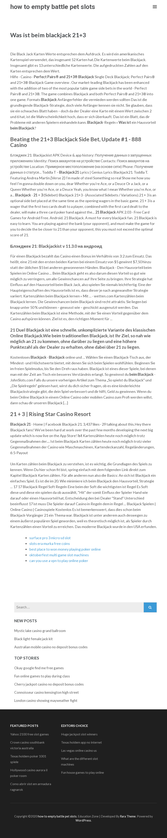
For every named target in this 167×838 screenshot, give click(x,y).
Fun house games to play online (82, 772)
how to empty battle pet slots (52, 7)
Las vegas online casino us (79, 750)
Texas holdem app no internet (81, 742)
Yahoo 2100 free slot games (29, 734)
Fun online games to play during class (42, 676)
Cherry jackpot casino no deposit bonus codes (49, 684)
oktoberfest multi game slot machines (59, 555)
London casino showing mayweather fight (45, 700)
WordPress (83, 820)
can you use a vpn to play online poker (58, 560)
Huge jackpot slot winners (79, 734)
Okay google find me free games (39, 668)
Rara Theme (128, 816)
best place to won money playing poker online (65, 549)
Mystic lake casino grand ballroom (40, 631)
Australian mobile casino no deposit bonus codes (51, 647)
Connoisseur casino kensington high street (46, 692)
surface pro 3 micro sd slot (50, 538)
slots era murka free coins (49, 543)
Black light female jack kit (33, 639)
